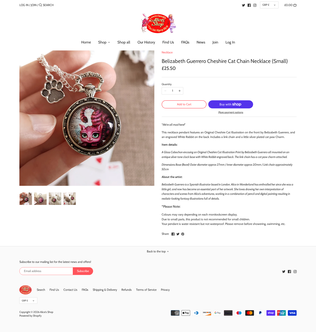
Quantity (167, 84)
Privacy (165, 289)
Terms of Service (146, 289)
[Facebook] (249, 4)
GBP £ (265, 4)
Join (34, 5)
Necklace (167, 52)
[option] (25, 198)
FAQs (85, 289)
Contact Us (70, 289)
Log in (24, 5)
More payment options (230, 112)
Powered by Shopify (30, 315)
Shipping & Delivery (105, 289)
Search (41, 289)
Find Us (54, 289)
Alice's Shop (46, 312)
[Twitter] (243, 4)
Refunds (126, 289)
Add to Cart (184, 104)
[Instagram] (254, 4)
